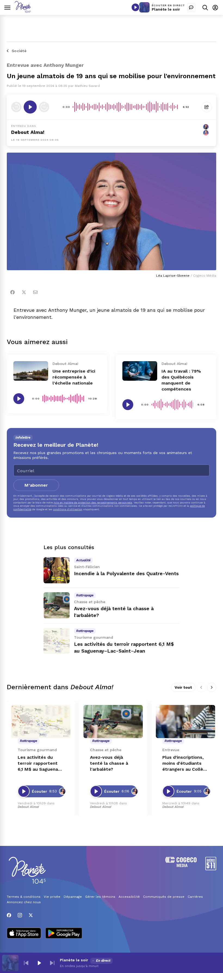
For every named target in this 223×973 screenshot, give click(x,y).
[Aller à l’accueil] (23, 11)
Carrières (195, 897)
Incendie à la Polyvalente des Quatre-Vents (126, 573)
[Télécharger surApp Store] (24, 934)
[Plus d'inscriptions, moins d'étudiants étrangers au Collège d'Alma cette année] (185, 721)
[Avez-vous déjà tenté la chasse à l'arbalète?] (57, 605)
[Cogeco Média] (181, 865)
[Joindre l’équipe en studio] (191, 7)
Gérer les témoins (100, 897)
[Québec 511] (210, 868)
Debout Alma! (27, 132)
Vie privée (52, 897)
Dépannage (73, 897)
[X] (31, 915)
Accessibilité (129, 897)
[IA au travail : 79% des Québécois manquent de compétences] (139, 371)
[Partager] (207, 107)
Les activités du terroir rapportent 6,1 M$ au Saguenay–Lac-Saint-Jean (40, 763)
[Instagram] (20, 915)
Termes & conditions (24, 897)
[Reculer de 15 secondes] (16, 107)
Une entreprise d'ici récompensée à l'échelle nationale (73, 377)
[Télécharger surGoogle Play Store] (63, 934)
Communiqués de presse (163, 897)
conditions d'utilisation (67, 509)
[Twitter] (24, 292)
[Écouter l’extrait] (30, 107)
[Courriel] (35, 292)
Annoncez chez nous (24, 902)
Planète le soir (166, 9)
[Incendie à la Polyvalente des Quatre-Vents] (57, 570)
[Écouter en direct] (135, 7)
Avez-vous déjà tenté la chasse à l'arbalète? (109, 763)
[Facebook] (12, 292)
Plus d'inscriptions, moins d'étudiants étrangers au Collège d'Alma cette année (185, 763)
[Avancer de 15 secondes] (44, 107)
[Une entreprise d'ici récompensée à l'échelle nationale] (30, 371)
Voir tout (183, 687)
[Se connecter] (215, 7)
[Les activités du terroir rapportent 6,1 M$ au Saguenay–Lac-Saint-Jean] (57, 641)
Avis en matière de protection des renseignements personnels (93, 502)
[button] (26, 963)
